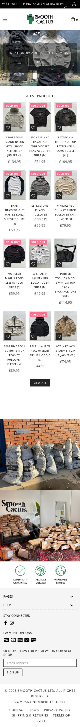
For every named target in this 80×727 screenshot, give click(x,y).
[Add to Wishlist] (7, 127)
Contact (17, 710)
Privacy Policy (57, 710)
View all (40, 383)
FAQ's (34, 710)
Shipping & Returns (30, 715)
